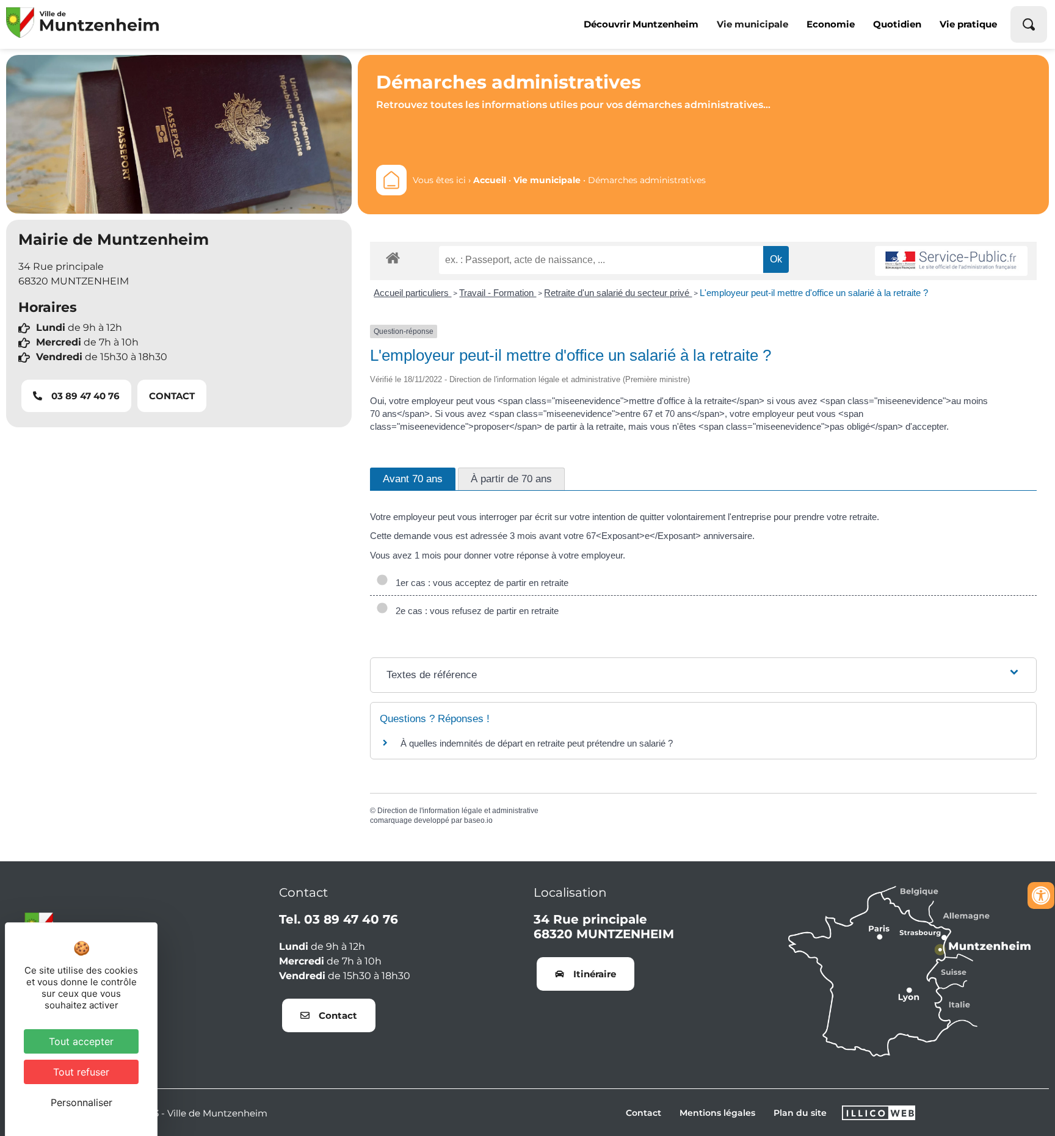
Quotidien (897, 24)
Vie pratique (968, 24)
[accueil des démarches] (393, 257)
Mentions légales (717, 1112)
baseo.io (478, 820)
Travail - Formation (497, 293)
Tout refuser (81, 1072)
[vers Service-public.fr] (951, 261)
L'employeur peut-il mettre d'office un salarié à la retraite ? (814, 293)
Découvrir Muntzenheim (641, 24)
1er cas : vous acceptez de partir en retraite (479, 582)
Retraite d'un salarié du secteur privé (618, 293)
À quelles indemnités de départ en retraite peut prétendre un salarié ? (537, 743)
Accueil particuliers (412, 293)
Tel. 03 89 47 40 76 (338, 919)
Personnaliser (81, 1102)
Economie (831, 24)
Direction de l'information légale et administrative (457, 810)
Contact (643, 1112)
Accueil (489, 180)
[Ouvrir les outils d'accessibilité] (1041, 895)
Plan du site (800, 1112)
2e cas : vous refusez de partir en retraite (475, 611)
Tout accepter (81, 1041)
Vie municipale (752, 24)
